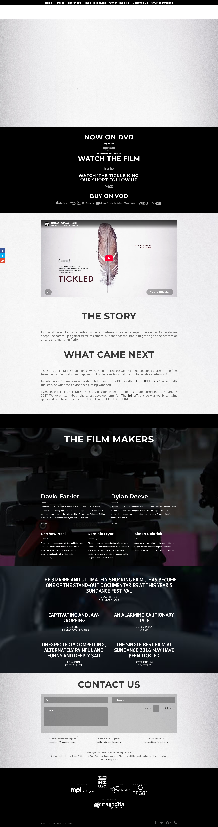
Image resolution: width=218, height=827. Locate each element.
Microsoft (102, 203)
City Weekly (144, 665)
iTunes (61, 203)
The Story (74, 3)
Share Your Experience (109, 759)
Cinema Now (129, 203)
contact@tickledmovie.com (156, 742)
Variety (144, 629)
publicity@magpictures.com (109, 742)
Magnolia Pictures (109, 799)
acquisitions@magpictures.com (62, 742)
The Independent (109, 600)
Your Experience (162, 3)
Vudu (143, 203)
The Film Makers (95, 3)
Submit (168, 708)
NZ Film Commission (102, 781)
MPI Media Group (82, 784)
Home (48, 3)
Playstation (116, 203)
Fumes (120, 784)
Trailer (59, 3)
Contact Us (140, 3)
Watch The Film (119, 3)
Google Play (88, 203)
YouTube (109, 186)
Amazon (75, 203)
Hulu (109, 168)
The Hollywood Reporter (74, 629)
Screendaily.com (74, 665)
